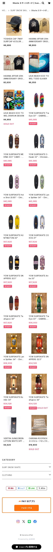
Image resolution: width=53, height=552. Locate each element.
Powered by (23, 539)
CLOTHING (7, 475)
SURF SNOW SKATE (19, 10)
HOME (4, 10)
